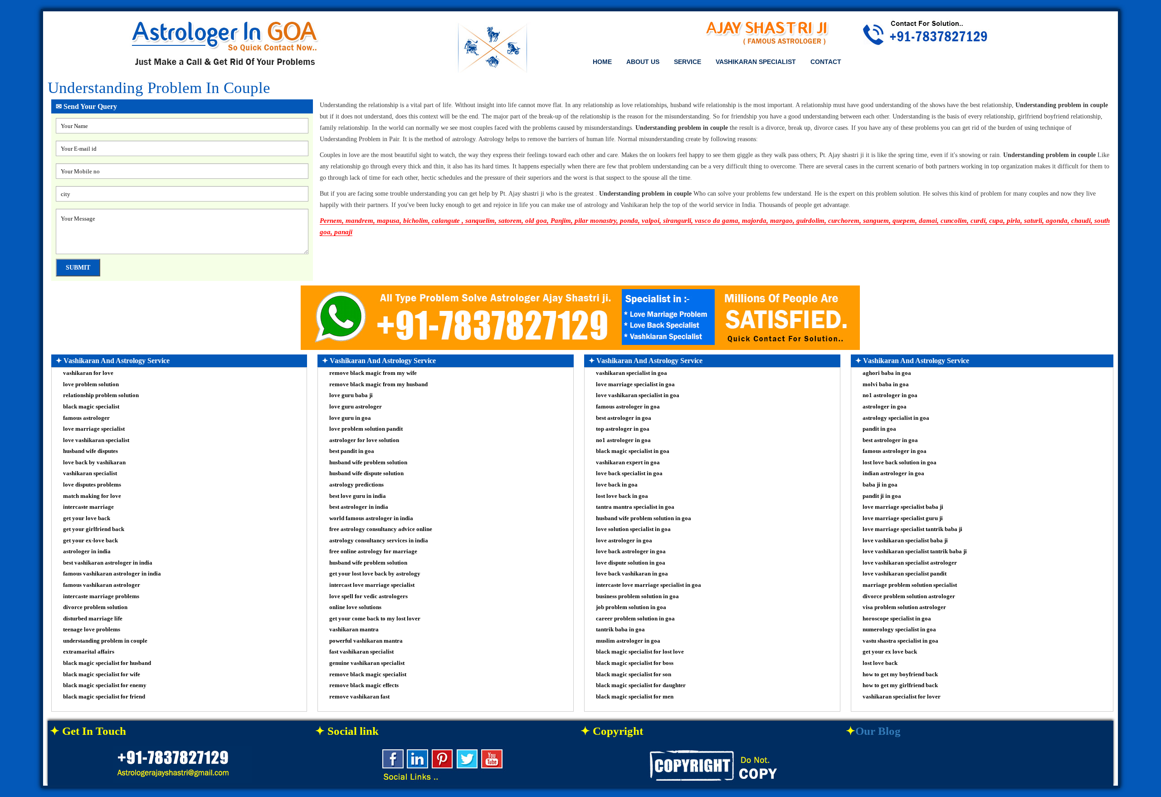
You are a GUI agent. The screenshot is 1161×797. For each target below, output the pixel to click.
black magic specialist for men (634, 696)
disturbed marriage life (92, 618)
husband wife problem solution (368, 462)
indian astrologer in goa (893, 473)
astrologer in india (87, 551)
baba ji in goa (880, 484)
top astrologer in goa (622, 428)
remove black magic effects (364, 685)
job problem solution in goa (631, 607)
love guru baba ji (351, 395)
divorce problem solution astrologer (909, 596)
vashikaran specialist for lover (902, 696)
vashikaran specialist (90, 473)
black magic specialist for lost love (640, 651)
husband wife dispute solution (366, 473)
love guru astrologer (355, 406)
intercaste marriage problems (101, 596)
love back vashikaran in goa (632, 573)
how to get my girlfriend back (900, 685)
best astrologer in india (358, 506)
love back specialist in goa (629, 473)
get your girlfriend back (93, 529)
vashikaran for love (88, 372)
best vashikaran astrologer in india (107, 562)
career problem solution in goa (635, 618)
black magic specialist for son (633, 674)
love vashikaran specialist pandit (904, 573)
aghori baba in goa (887, 372)
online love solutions (355, 607)
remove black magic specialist (367, 674)
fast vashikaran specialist (361, 651)
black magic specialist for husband (107, 662)
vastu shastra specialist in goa (900, 640)
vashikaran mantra (354, 629)
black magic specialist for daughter (641, 685)
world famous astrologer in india (371, 518)
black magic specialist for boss (634, 662)
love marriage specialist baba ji (903, 506)
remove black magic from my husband (378, 384)
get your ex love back (890, 651)
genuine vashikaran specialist (367, 662)
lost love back (880, 662)
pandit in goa (879, 428)
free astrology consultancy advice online (380, 529)
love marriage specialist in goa (635, 384)
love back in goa (617, 484)
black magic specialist (91, 406)
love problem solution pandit (366, 428)
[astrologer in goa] (225, 45)
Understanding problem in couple (159, 88)
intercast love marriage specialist (372, 584)
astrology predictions (356, 484)
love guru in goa (350, 417)
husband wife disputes (90, 451)
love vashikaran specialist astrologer (910, 562)
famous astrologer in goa (628, 406)
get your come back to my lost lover (374, 618)
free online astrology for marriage (373, 551)
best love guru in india (357, 495)
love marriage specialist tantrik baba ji (912, 529)
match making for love (92, 495)
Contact (825, 61)
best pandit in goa (351, 451)
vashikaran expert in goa (628, 462)
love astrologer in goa (624, 540)
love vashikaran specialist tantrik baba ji (915, 551)
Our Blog (878, 731)
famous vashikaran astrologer (101, 584)
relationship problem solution (101, 395)
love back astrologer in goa (631, 551)
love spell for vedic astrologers (368, 596)
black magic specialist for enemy (104, 685)
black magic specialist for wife (101, 674)
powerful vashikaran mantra (366, 640)
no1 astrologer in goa (623, 440)
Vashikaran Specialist (756, 61)
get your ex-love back (90, 540)
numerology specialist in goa (899, 629)
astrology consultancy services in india (378, 540)
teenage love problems (91, 629)
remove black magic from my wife (373, 372)
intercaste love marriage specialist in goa (648, 584)
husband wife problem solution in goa (643, 518)
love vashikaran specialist (96, 440)
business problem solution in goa (637, 596)
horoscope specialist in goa (897, 618)
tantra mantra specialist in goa (635, 506)
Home (602, 61)
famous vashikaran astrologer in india (112, 573)
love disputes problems (92, 484)
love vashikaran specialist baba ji (905, 540)
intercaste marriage (88, 506)
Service (687, 61)
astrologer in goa (885, 406)
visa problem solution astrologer (904, 607)
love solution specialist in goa (633, 529)
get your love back (86, 518)
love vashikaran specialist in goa (637, 395)
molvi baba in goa (886, 384)
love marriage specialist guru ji (903, 518)
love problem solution (91, 384)
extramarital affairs (88, 651)
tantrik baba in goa (620, 629)
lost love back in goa (622, 495)
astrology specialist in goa (896, 417)
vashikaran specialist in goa (631, 372)
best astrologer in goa (623, 417)
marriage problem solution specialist (910, 584)
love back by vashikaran (94, 462)
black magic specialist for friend (104, 696)
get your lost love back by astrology (374, 573)
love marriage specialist (94, 428)
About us (642, 61)
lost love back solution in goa (900, 462)
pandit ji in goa (882, 495)
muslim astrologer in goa (628, 640)
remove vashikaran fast (359, 696)
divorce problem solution (95, 607)
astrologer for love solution (364, 440)
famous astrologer (86, 417)
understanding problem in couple (105, 640)
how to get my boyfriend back (900, 674)
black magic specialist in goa (632, 451)
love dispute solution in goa (630, 562)
